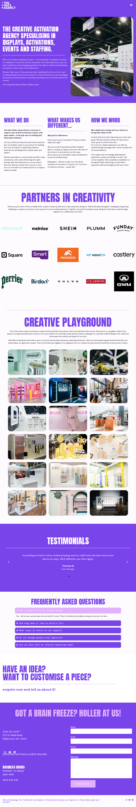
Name (74, 727)
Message (74, 757)
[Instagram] (5, 752)
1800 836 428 (10, 780)
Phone (74, 747)
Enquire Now (83, 784)
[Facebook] (9, 752)
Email (73, 737)
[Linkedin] (14, 752)
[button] (131, 5)
